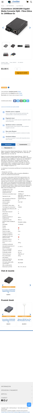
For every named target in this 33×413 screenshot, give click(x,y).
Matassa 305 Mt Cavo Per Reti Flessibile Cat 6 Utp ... (24, 320)
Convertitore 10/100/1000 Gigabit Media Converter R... (8, 291)
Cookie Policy (4, 412)
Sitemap (16, 412)
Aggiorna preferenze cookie (24, 412)
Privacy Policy (10, 412)
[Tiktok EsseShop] (7, 400)
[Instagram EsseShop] (4, 400)
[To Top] (29, 409)
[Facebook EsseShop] (2, 400)
